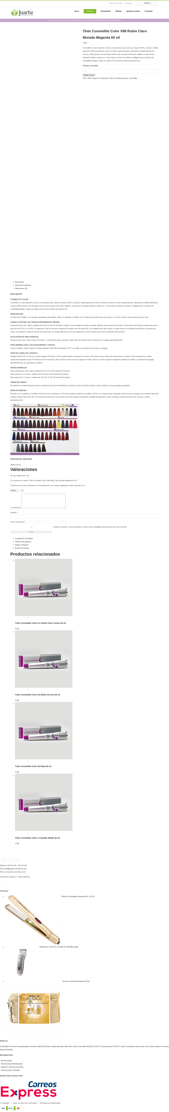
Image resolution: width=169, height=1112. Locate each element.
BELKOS (41, 1046)
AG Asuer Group (15, 1046)
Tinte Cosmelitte (116, 78)
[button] (158, 11)
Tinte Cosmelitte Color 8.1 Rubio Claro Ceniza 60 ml (40, 623)
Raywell (3, 1050)
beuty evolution (51, 1046)
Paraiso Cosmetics (162, 1046)
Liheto (142, 1046)
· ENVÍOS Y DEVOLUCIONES (11, 1067)
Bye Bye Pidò (62, 1046)
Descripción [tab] (19, 282)
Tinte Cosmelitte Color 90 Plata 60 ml (33, 766)
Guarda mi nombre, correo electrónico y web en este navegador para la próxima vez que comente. (90, 527)
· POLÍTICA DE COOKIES (10, 1070)
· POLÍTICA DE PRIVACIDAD (11, 1064)
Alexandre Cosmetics (30, 1046)
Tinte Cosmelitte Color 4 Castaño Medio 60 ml (37, 838)
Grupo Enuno (55, 1103)
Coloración (105, 78)
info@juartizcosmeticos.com (16, 869)
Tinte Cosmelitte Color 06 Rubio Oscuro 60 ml (37, 695)
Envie (110, 1046)
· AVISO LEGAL (6, 1061)
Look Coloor (149, 1046)
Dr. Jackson (103, 1046)
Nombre (14, 512)
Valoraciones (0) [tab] (21, 288)
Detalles (31, 618)
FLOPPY (116, 1046)
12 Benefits (4, 1046)
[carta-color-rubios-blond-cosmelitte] (44, 150)
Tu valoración (15, 508)
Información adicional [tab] (23, 285)
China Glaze (72, 1046)
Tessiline (9, 1050)
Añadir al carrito (89, 75)
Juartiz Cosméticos (127, 1046)
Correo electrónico (17, 522)
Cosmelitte (133, 78)
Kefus (137, 1046)
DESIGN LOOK (92, 1046)
